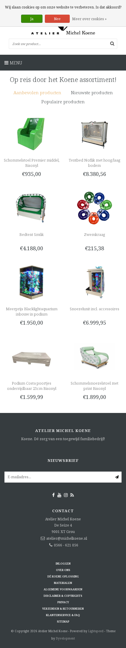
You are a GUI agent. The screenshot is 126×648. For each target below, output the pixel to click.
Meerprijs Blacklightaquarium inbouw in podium (31, 311)
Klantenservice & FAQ (63, 615)
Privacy (63, 602)
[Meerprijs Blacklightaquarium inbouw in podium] (31, 282)
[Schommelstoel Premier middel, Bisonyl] (31, 133)
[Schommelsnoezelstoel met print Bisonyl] (94, 356)
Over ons (63, 570)
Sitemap (63, 621)
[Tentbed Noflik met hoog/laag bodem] (94, 133)
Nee (57, 18)
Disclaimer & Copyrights (63, 596)
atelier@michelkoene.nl (66, 538)
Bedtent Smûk (31, 234)
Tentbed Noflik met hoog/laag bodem (94, 162)
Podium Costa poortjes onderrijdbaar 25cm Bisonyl (31, 385)
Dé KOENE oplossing (63, 576)
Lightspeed (95, 631)
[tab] (37, 92)
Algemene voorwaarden (63, 589)
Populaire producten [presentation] (63, 101)
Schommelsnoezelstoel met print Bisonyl (94, 385)
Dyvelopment (65, 638)
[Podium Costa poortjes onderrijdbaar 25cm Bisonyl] (31, 356)
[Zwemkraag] (94, 207)
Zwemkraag (94, 234)
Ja (31, 18)
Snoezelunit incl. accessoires (94, 308)
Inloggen (63, 563)
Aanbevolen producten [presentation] (37, 92)
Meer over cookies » (89, 18)
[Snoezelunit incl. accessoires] (94, 282)
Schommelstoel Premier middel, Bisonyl (31, 162)
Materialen (63, 583)
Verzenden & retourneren (63, 609)
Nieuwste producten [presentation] (92, 92)
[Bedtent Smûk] (31, 207)
